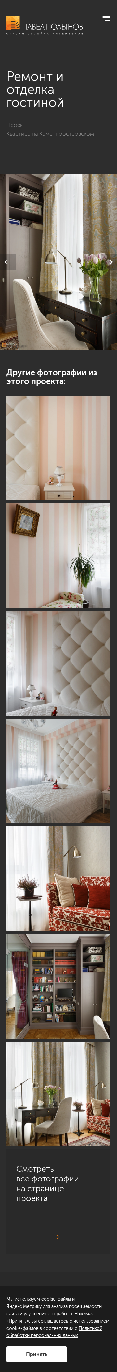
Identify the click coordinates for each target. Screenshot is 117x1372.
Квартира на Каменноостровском (50, 134)
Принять (36, 1354)
